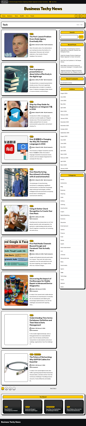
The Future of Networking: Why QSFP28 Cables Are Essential (41, 359)
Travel (32, 16)
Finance (63, 233)
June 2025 (63, 143)
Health (22, 16)
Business (9, 16)
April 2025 (63, 150)
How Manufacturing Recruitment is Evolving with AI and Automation (39, 174)
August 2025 (64, 136)
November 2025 (65, 125)
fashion (63, 229)
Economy (63, 219)
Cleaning (63, 193)
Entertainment (64, 226)
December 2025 (65, 122)
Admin (33, 44)
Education (63, 222)
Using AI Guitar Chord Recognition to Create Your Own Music (41, 211)
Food (62, 236)
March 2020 (64, 165)
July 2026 (63, 97)
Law (62, 251)
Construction (64, 208)
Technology (37, 354)
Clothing (63, 204)
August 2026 (64, 93)
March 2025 (64, 154)
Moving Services (65, 258)
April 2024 (63, 161)
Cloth (62, 197)
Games (62, 240)
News (16, 16)
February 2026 (64, 115)
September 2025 (65, 132)
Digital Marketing (65, 215)
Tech (27, 16)
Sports (62, 269)
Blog (62, 186)
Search (72, 32)
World (62, 287)
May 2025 (63, 147)
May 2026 (63, 104)
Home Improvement (66, 247)
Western (63, 283)
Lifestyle (63, 254)
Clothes (63, 201)
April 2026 (63, 107)
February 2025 (64, 157)
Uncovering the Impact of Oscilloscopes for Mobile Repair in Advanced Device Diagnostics (41, 282)
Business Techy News (43, 8)
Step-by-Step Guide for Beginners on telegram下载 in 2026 (41, 106)
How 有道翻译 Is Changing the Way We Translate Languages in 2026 (40, 141)
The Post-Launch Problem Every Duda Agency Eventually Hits (40, 38)
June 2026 (63, 100)
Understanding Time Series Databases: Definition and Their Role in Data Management (41, 321)
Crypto (62, 211)
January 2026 (64, 118)
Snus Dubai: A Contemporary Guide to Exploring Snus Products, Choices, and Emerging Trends (71, 50)
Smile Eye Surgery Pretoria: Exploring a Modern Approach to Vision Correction (31, 411)
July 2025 (63, 140)
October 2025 (64, 129)
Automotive (64, 183)
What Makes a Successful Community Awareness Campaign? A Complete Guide (74, 411)
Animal (62, 179)
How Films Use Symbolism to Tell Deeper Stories (53, 409)
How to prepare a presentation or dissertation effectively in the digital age (41, 73)
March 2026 (64, 111)
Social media (64, 265)
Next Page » (53, 388)
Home (3, 16)
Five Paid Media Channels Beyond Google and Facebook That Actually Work (40, 247)
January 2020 (64, 168)
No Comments (49, 44)
